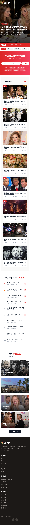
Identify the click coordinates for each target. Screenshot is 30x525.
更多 (27, 44)
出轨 (24, 49)
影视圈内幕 (4, 505)
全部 (4, 49)
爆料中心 (3, 461)
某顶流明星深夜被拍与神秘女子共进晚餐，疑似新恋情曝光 (14, 28)
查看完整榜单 (22, 278)
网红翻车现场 (4, 484)
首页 (2, 458)
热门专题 (3, 476)
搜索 (26, 63)
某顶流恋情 (12, 67)
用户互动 (3, 469)
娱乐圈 (10, 49)
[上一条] (2, 21)
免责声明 (5, 516)
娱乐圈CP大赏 (5, 487)
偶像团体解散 (8, 70)
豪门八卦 (3, 508)
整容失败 (23, 70)
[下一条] (27, 21)
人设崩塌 (3, 500)
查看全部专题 (14, 431)
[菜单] (27, 2)
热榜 (2, 466)
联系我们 (10, 516)
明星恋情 (17, 49)
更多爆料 (23, 81)
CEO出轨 (16, 70)
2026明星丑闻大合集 (6, 479)
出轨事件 (3, 497)
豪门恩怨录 (4, 482)
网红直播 (3, 502)
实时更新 (3, 463)
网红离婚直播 (21, 67)
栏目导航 (3, 455)
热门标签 (3, 491)
